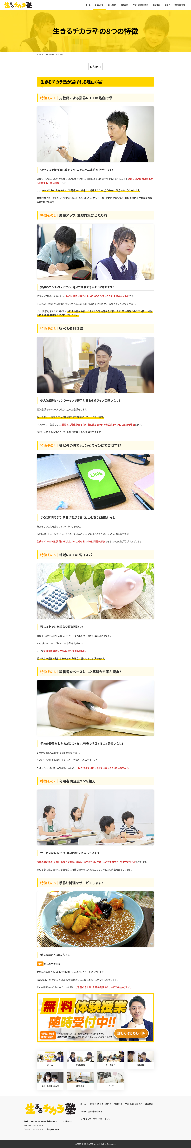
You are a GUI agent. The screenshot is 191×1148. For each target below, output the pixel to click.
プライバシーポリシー (102, 1119)
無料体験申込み (95, 1111)
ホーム (83, 1103)
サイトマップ (85, 1119)
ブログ (83, 1111)
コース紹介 (106, 1103)
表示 (98, 66)
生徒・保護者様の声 (133, 1103)
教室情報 (149, 1103)
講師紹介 (118, 1103)
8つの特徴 (94, 1103)
